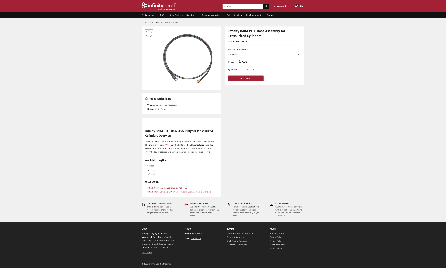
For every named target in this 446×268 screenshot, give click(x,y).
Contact (270, 15)
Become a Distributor (237, 245)
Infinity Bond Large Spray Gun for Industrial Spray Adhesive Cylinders (179, 192)
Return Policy (276, 237)
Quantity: (232, 70)
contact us (280, 216)
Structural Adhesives (211, 15)
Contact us (196, 238)
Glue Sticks (175, 15)
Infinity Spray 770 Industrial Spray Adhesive (167, 188)
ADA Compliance (277, 245)
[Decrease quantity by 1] (241, 69)
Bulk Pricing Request (237, 241)
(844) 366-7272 (198, 233)
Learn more (147, 252)
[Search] (266, 6)
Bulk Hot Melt (233, 15)
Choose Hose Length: (242, 49)
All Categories (148, 15)
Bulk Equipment (253, 15)
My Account (280, 6)
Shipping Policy (277, 233)
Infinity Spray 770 (161, 145)
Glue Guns (191, 15)
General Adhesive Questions (240, 233)
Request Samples (235, 237)
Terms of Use (276, 248)
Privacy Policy (276, 241)
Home (144, 22)
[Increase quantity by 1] (253, 69)
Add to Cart (245, 78)
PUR (162, 15)
